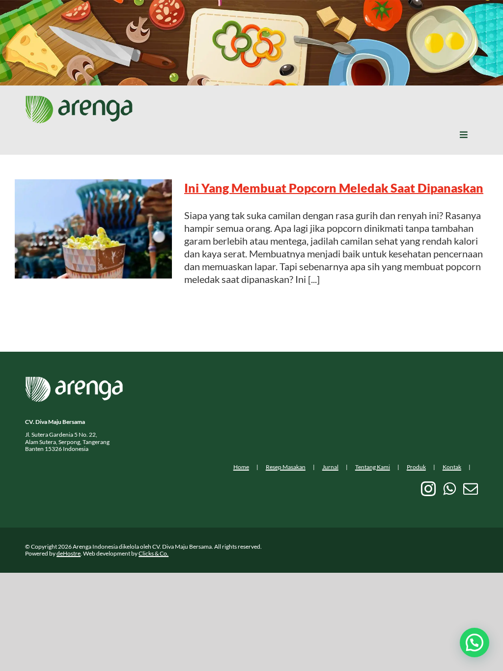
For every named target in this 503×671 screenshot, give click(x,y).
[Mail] (470, 488)
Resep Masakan (286, 467)
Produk (416, 467)
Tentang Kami (372, 467)
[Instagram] (428, 488)
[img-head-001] (79, 100)
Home (241, 467)
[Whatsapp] (449, 488)
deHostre (68, 553)
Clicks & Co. (153, 553)
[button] (474, 642)
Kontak (452, 467)
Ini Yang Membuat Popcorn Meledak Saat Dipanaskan (333, 187)
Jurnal (330, 467)
